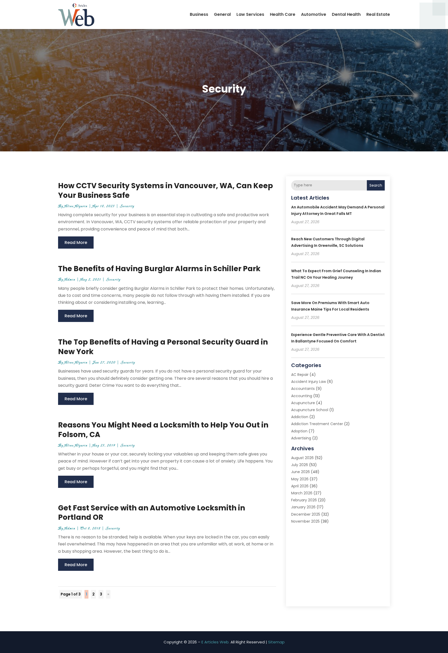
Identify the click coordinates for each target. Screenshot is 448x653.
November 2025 (305, 521)
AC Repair (300, 374)
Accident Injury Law (308, 381)
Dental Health (346, 14)
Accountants (303, 388)
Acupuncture (303, 402)
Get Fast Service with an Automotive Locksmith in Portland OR (151, 512)
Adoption (299, 431)
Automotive (313, 14)
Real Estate (378, 14)
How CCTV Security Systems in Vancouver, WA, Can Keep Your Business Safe (165, 190)
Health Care (282, 14)
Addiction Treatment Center (317, 423)
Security (127, 206)
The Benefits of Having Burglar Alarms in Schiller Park (159, 269)
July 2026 (299, 464)
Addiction (299, 416)
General (222, 14)
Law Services (250, 14)
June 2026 (300, 471)
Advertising (301, 438)
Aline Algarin (76, 206)
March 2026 (301, 493)
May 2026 (300, 479)
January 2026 (303, 507)
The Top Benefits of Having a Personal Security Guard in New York (163, 346)
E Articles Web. (215, 642)
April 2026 (300, 486)
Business (199, 14)
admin (70, 279)
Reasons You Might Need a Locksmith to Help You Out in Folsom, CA (163, 429)
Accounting (301, 395)
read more (76, 242)
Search (375, 185)
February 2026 (304, 500)
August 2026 (302, 457)
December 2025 (305, 514)
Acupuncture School (309, 409)
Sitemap (276, 642)
